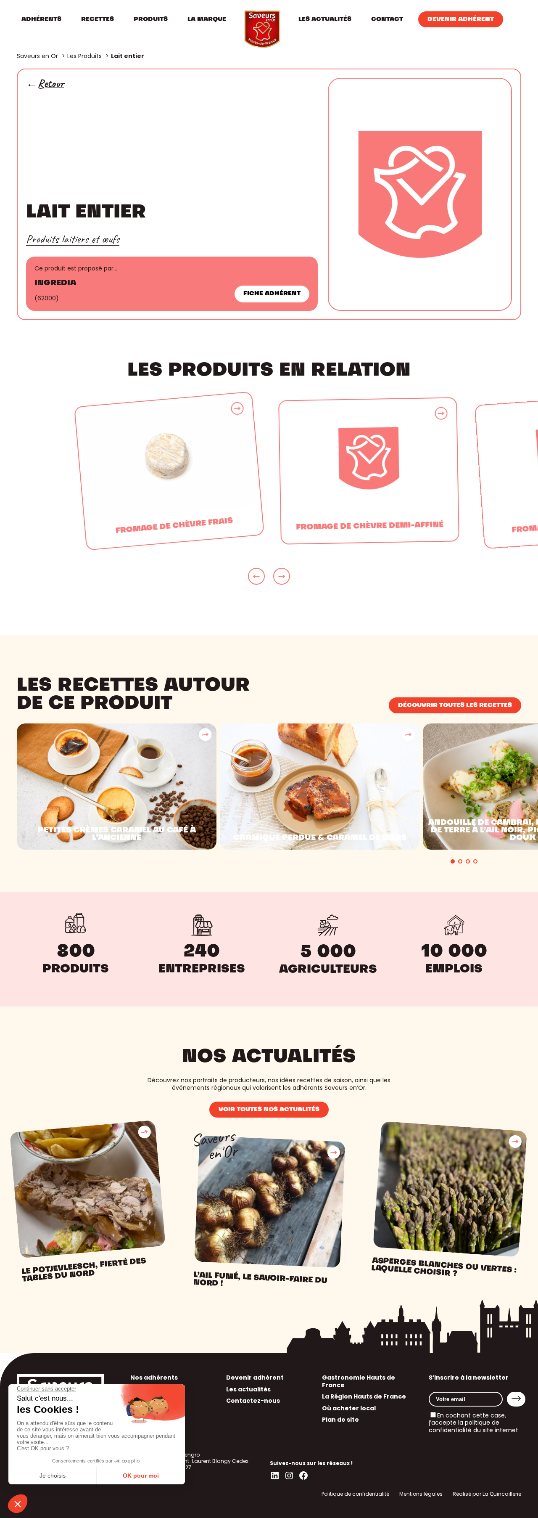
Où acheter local (349, 1408)
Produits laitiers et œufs (72, 239)
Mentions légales (421, 1493)
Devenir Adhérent (460, 19)
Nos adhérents (154, 1377)
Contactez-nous (253, 1400)
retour (50, 83)
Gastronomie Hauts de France (358, 1381)
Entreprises (201, 969)
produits (75, 969)
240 (202, 952)
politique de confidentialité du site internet (473, 1426)
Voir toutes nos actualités (269, 1110)
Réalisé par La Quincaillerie (487, 1493)
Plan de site (340, 1419)
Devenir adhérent (255, 1377)
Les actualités (248, 1389)
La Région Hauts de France (364, 1396)
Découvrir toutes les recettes (455, 705)
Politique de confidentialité (355, 1493)
